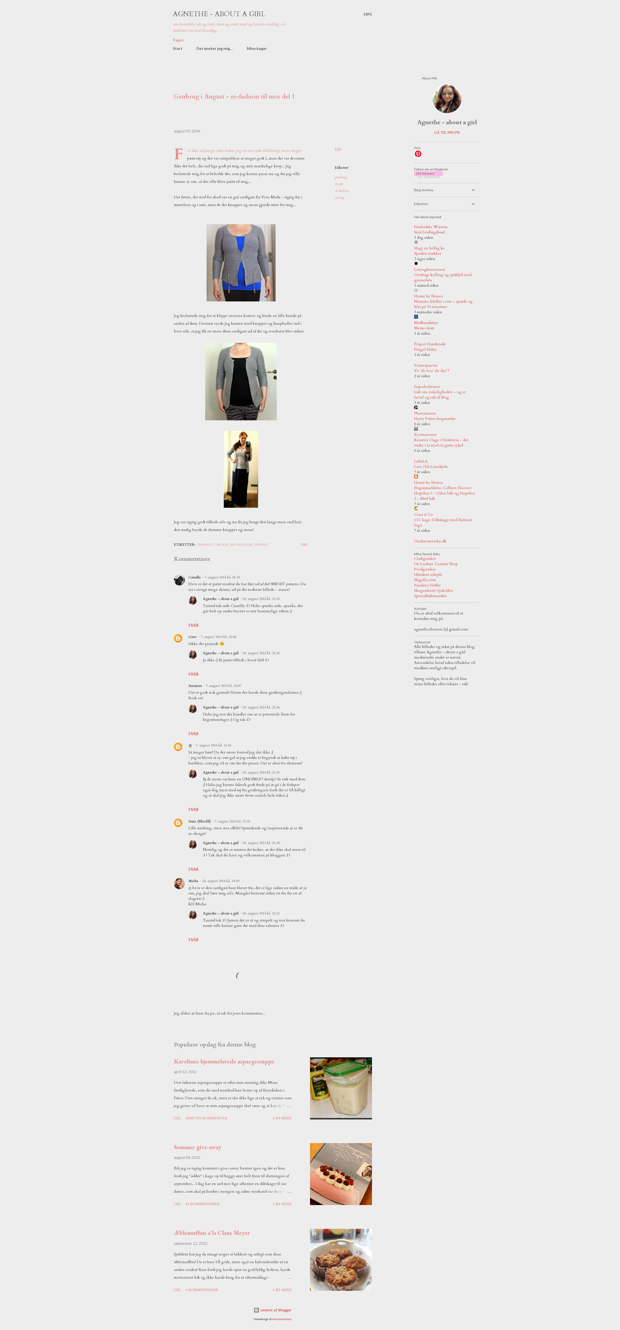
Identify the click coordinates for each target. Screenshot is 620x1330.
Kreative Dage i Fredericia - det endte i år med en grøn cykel (441, 442)
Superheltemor (427, 386)
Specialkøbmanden (430, 596)
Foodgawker (425, 569)
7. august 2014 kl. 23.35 (232, 821)
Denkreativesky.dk (430, 541)
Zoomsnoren (425, 434)
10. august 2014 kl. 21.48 (261, 772)
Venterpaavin (426, 365)
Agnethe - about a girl (219, 14)
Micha (193, 881)
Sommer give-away (197, 1147)
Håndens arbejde (428, 574)
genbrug (341, 177)
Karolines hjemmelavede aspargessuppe (224, 1061)
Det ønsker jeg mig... (214, 48)
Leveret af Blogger (275, 1310)
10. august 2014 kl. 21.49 (261, 843)
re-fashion (342, 190)
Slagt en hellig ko (429, 248)
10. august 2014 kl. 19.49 (220, 881)
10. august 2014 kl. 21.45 (261, 599)
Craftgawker (425, 558)
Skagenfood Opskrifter (433, 590)
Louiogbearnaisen (429, 269)
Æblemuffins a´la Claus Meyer (212, 1233)
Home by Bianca (428, 296)
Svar (193, 625)
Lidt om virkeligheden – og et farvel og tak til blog (440, 394)
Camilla (194, 577)
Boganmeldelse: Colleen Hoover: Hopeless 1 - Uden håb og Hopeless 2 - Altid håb (444, 493)
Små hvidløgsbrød (429, 232)
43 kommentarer (203, 1204)
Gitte (192, 637)
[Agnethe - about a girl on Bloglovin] (428, 176)
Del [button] (338, 149)
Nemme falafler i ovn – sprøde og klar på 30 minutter (443, 304)
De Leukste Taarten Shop (436, 564)
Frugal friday (425, 349)
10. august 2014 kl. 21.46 (261, 653)
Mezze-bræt (424, 328)
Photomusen (425, 413)
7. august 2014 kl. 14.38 (213, 745)
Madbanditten (426, 322)
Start (177, 48)
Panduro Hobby (427, 585)
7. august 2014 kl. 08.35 (222, 577)
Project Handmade (430, 344)
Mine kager (257, 48)
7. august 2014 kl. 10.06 (218, 637)
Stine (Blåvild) (199, 821)
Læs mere (282, 1118)
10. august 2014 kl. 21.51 (261, 913)
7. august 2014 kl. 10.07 (223, 686)
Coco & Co (423, 514)
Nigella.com (425, 580)
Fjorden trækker (427, 253)
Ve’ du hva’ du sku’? (431, 370)
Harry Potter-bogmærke (435, 418)
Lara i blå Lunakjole (431, 466)
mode (339, 184)
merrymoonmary (282, 1319)
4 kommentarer (202, 1290)
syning (339, 197)
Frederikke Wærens (431, 227)
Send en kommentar (206, 1118)
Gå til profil (447, 132)
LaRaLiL (421, 461)
